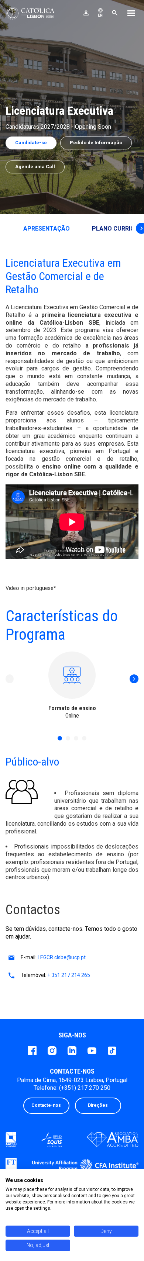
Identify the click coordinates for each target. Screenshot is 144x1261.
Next (134, 678)
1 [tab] (60, 738)
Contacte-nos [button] (46, 1105)
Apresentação (46, 228)
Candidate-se (31, 142)
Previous (10, 678)
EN (100, 12)
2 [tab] (68, 738)
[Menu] (131, 14)
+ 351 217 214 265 (68, 975)
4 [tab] (84, 738)
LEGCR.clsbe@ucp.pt (62, 957)
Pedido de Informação (96, 142)
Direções (98, 1105)
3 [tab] (76, 738)
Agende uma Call (35, 166)
